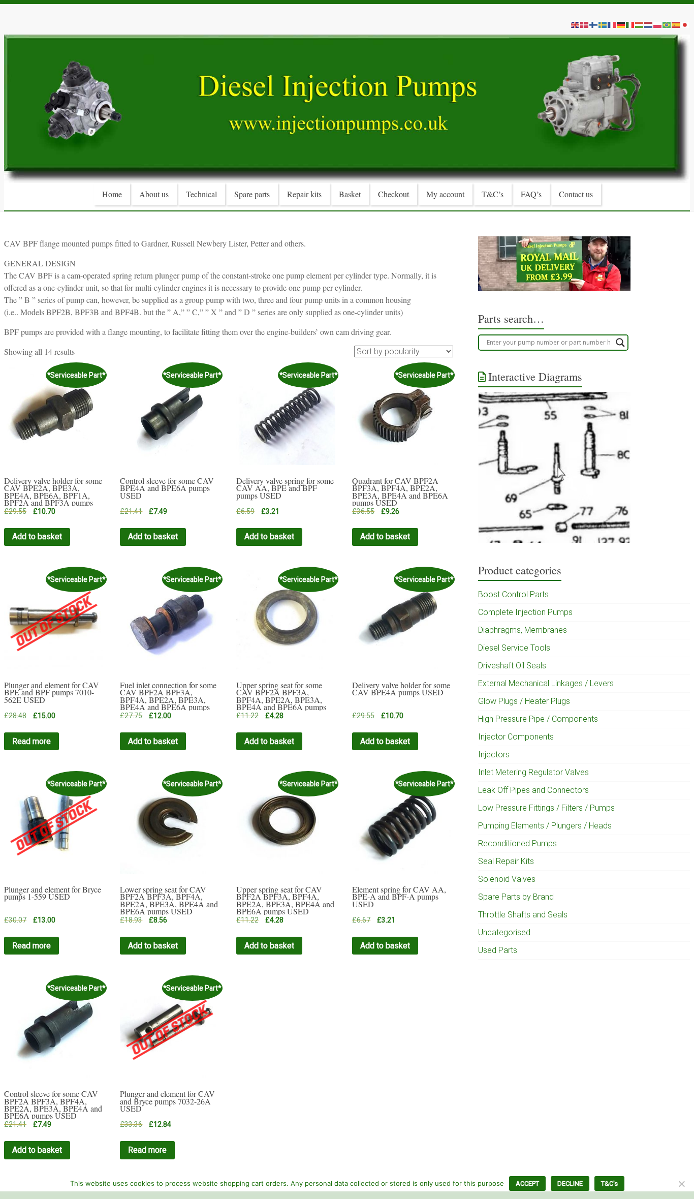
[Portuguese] (667, 24)
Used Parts (497, 950)
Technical (201, 194)
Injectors (494, 754)
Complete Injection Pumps (525, 612)
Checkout (393, 194)
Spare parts (252, 194)
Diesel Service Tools (514, 648)
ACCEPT (527, 1183)
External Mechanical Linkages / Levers (546, 683)
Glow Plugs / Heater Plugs (524, 701)
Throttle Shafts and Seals (522, 914)
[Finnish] (593, 24)
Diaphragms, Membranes (522, 630)
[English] (575, 24)
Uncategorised (504, 932)
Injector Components (516, 737)
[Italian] (630, 24)
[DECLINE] (681, 1184)
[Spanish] (676, 24)
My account (445, 194)
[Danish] (584, 24)
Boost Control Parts (513, 594)
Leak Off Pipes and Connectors (533, 790)
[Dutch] (648, 24)
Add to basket (37, 536)
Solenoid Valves (506, 879)
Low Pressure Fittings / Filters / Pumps (546, 808)
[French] (612, 24)
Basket (350, 194)
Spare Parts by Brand (516, 897)
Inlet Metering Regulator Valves (533, 772)
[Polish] (658, 24)
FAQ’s (531, 194)
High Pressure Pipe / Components (538, 719)
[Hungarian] (639, 24)
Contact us (576, 194)
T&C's (609, 1183)
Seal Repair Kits (506, 861)
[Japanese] (685, 24)
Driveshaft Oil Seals (512, 665)
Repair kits (304, 194)
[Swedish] (603, 24)
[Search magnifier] (620, 342)
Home (112, 194)
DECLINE (570, 1183)
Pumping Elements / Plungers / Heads (545, 826)
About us (154, 194)
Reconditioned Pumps (517, 843)
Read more (31, 741)
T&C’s (492, 194)
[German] (621, 24)
